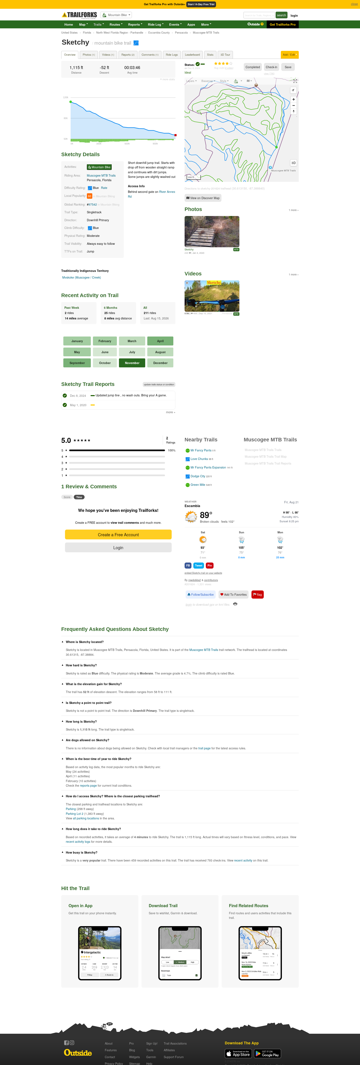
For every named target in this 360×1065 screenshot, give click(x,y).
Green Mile (198, 484)
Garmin (151, 1057)
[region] (242, 130)
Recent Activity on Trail (90, 295)
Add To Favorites (235, 594)
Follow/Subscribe (202, 594)
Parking (71, 809)
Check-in (271, 67)
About (108, 1043)
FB (188, 565)
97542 (93, 204)
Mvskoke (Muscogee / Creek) (81, 277)
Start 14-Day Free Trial (201, 4)
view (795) (269, 73)
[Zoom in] (294, 99)
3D (293, 163)
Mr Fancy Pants (201, 450)
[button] (99, 941)
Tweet (198, 565)
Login (118, 547)
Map (82, 24)
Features (111, 1050)
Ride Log (154, 24)
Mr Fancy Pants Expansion (208, 467)
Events (174, 24)
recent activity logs (78, 841)
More (205, 24)
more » (170, 412)
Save (288, 67)
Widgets (134, 1057)
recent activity (243, 860)
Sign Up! (152, 1043)
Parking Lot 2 (74, 813)
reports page (88, 785)
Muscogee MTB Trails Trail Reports (268, 463)
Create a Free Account (118, 534)
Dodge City (198, 476)
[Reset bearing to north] (294, 111)
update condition (159, 384)
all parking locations (86, 818)
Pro (131, 1043)
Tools (149, 1050)
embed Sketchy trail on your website (203, 572)
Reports (134, 24)
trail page (204, 748)
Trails (97, 24)
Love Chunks (199, 459)
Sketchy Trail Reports (88, 384)
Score (67, 497)
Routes (115, 24)
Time (79, 497)
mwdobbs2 (194, 580)
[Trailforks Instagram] (72, 1042)
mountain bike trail (112, 42)
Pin (210, 565)
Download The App (242, 1042)
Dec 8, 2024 (194, 68)
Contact (110, 1057)
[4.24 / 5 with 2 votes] (223, 63)
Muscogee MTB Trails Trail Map (266, 456)
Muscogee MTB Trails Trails (263, 450)
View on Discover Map (204, 198)
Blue (99, 188)
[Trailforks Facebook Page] (66, 1042)
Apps (191, 24)
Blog (132, 1050)
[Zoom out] (294, 105)
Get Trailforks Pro (283, 24)
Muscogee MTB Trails (101, 175)
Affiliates (169, 1050)
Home (68, 24)
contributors (211, 580)
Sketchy (189, 249)
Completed (253, 67)
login (294, 15)
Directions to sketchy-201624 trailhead (208, 188)
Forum (174, 1057)
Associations (175, 1043)
